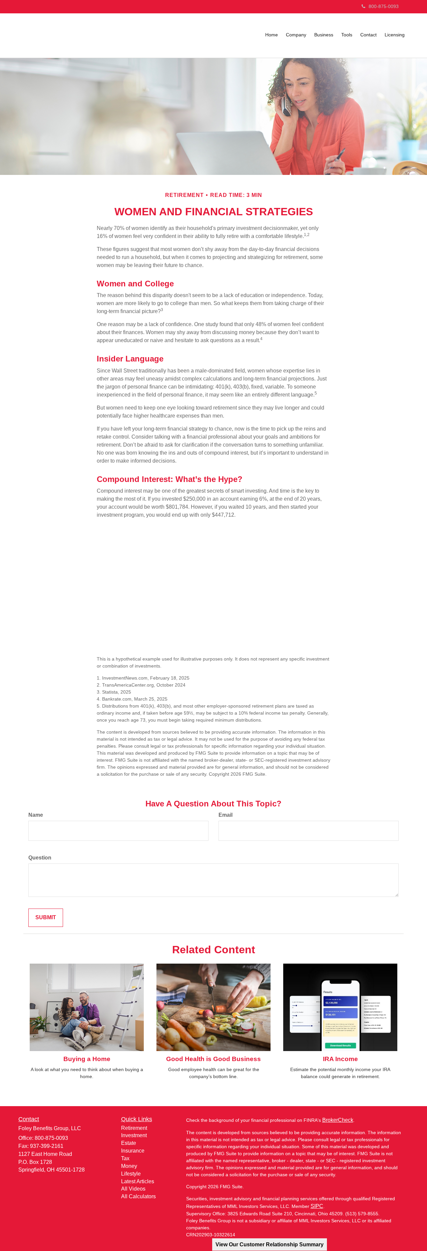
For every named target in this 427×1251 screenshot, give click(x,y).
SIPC (317, 1206)
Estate (128, 1143)
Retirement (134, 1128)
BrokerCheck (337, 1120)
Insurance (132, 1151)
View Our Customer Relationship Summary (270, 1244)
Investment (134, 1135)
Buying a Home (86, 1058)
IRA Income (340, 1058)
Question (39, 857)
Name (35, 815)
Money (129, 1166)
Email (226, 815)
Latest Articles (137, 1181)
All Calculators (138, 1196)
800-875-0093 (384, 6)
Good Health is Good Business (213, 1058)
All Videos (133, 1189)
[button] (296, 34)
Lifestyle (131, 1174)
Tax (125, 1158)
